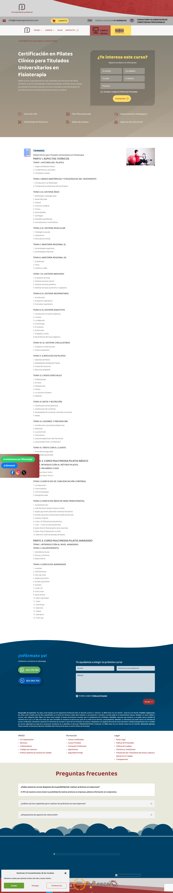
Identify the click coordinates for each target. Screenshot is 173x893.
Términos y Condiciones (125, 749)
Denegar (35, 886)
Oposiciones (73, 749)
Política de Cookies (124, 746)
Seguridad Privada (75, 753)
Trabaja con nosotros (28, 749)
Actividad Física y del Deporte (31, 41)
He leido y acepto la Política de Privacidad (120, 92)
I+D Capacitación (27, 740)
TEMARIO (38, 150)
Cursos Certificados (76, 740)
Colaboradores (26, 746)
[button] (65, 873)
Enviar (147, 701)
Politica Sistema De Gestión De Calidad (35, 753)
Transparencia (122, 759)
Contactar (120, 98)
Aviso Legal (121, 740)
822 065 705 (33, 680)
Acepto (14, 886)
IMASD (37, 30)
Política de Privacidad (99, 696)
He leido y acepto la (93, 696)
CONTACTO (70, 30)
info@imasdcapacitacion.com (23, 20)
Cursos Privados (50, 41)
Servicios (23, 743)
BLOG (59, 30)
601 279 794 (32, 670)
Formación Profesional (77, 746)
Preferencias (56, 886)
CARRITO (62, 20)
